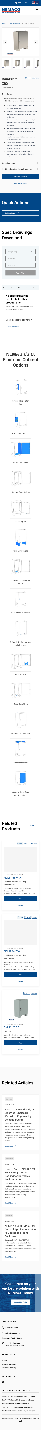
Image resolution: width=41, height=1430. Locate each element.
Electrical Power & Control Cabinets (15, 1403)
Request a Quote (20, 176)
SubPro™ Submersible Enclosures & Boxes (18, 1400)
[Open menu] (37, 10)
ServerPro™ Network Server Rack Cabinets (18, 1396)
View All (33, 825)
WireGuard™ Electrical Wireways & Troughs (18, 1411)
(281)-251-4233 (11, 1327)
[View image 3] (28, 63)
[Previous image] (5, 42)
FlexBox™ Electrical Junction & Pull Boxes (17, 1407)
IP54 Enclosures (15, 23)
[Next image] (36, 42)
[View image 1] (6, 63)
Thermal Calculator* (9, 1364)
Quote (20, 906)
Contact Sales (13, 326)
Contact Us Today (21, 1302)
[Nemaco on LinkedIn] (3, 1382)
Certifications (10, 213)
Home (4, 23)
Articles (5, 1360)
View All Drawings (20, 183)
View (20, 899)
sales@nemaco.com (13, 1333)
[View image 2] (17, 63)
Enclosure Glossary (9, 1368)
